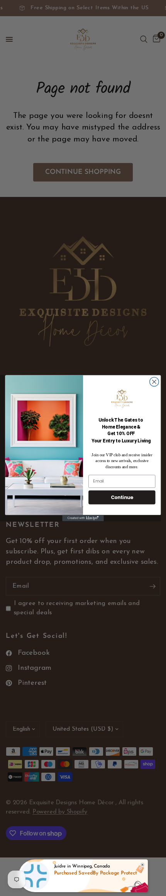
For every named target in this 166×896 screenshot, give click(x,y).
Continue (122, 497)
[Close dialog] (154, 381)
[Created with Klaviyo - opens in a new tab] (83, 518)
